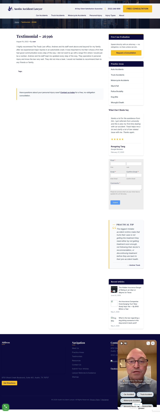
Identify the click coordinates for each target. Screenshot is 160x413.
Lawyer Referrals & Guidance (84, 373)
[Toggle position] (148, 343)
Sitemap (75, 377)
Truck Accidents (58, 15)
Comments (115, 183)
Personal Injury (96, 15)
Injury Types (110, 15)
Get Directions (9, 383)
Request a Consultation (126, 53)
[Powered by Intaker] (141, 408)
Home (17, 22)
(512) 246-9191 (114, 9)
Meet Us (75, 348)
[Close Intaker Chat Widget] (153, 343)
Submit (115, 202)
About (121, 15)
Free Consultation (137, 9)
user (34, 41)
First (112, 160)
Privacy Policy (95, 400)
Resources (76, 360)
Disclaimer (105, 400)
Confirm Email (132, 172)
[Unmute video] (121, 343)
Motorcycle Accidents (77, 15)
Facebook (115, 368)
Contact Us (76, 365)
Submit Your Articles (80, 369)
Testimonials (77, 356)
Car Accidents (42, 15)
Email (113, 172)
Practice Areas (78, 352)
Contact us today (67, 92)
